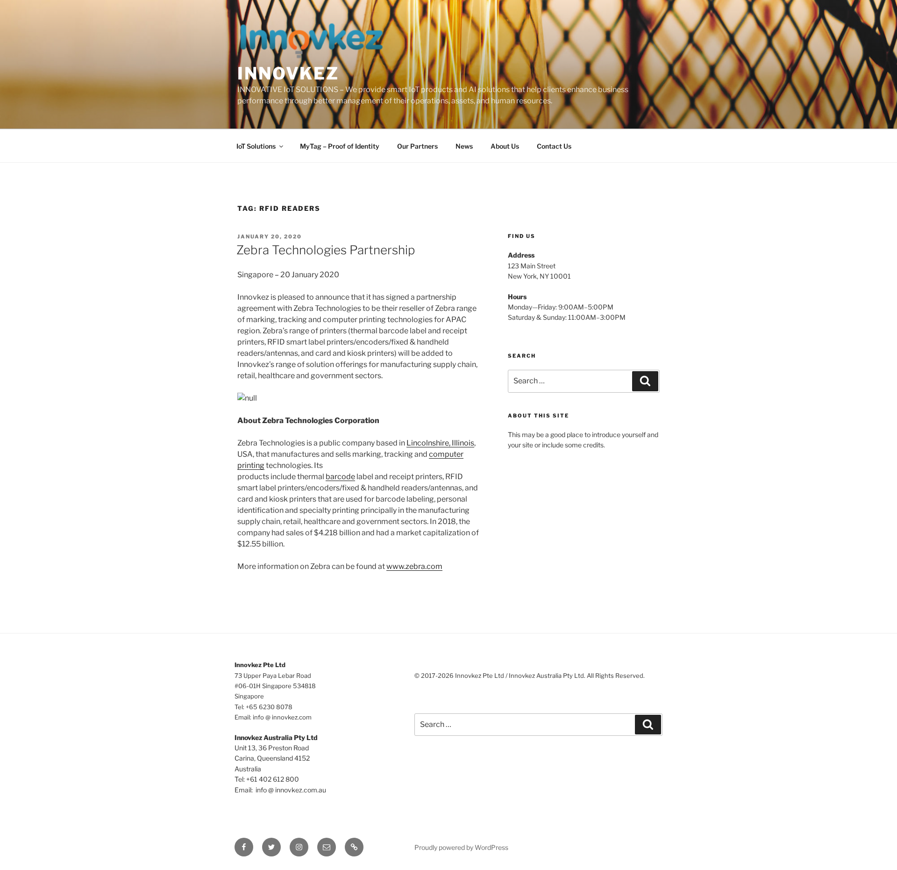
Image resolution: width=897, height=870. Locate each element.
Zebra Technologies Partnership (325, 250)
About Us (505, 146)
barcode (340, 476)
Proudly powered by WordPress (461, 847)
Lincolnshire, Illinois (440, 443)
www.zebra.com (414, 566)
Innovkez (288, 73)
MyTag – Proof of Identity (339, 146)
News (464, 146)
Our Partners (417, 146)
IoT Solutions (256, 146)
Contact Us (554, 146)
